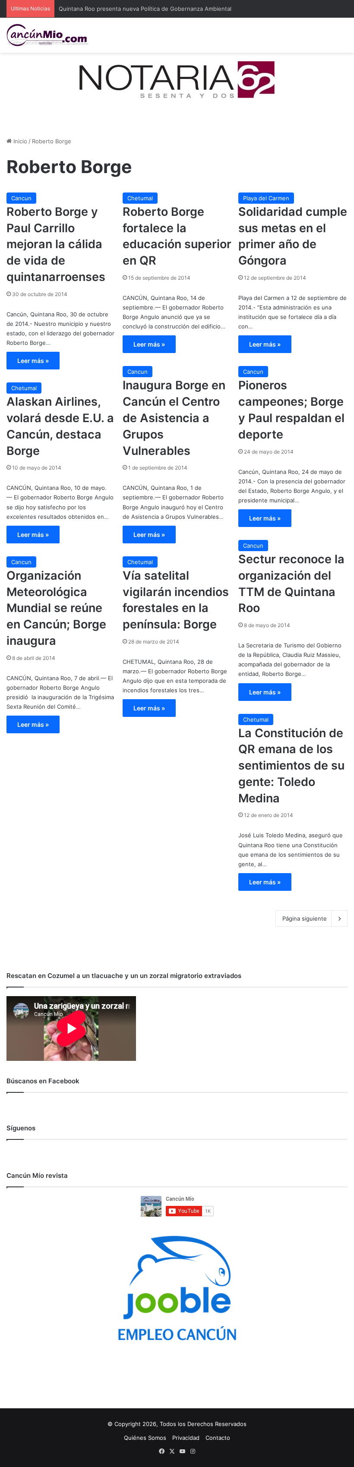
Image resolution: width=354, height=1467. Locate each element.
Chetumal (140, 198)
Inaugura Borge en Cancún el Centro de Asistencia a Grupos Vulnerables (174, 417)
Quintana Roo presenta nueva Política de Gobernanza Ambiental (145, 8)
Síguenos (20, 1128)
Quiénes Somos (145, 1437)
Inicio (19, 141)
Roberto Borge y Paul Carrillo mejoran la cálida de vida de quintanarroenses (55, 244)
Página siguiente (304, 918)
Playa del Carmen (266, 198)
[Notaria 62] (177, 79)
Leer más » (33, 360)
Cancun (21, 198)
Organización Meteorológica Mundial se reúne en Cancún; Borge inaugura (56, 608)
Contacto (217, 1437)
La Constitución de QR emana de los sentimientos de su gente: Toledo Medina (291, 765)
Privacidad (185, 1437)
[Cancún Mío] (47, 35)
